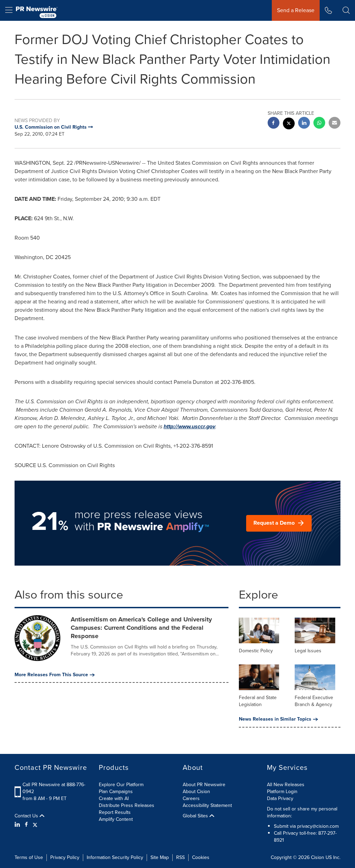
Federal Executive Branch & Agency (314, 701)
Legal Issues (308, 650)
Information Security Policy (115, 857)
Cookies (200, 857)
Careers (191, 798)
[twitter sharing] (289, 124)
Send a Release (295, 10)
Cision (317, 857)
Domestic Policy (256, 650)
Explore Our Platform (121, 784)
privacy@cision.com (318, 826)
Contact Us (27, 816)
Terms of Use (29, 857)
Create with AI (114, 798)
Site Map (159, 857)
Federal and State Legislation (258, 701)
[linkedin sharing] (304, 123)
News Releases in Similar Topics (275, 719)
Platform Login (282, 791)
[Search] (346, 10)
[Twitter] (35, 824)
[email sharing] (334, 123)
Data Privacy (280, 798)
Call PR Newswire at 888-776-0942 (54, 788)
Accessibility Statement (207, 805)
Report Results (115, 812)
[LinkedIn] (18, 824)
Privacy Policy (64, 857)
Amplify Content (116, 819)
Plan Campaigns (116, 791)
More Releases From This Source (51, 674)
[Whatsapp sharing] (319, 123)
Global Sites (196, 816)
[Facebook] (26, 824)
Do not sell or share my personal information (302, 812)
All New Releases (285, 784)
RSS (180, 857)
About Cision (196, 791)
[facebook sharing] (273, 123)
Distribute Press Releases (126, 805)
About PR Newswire (204, 784)
